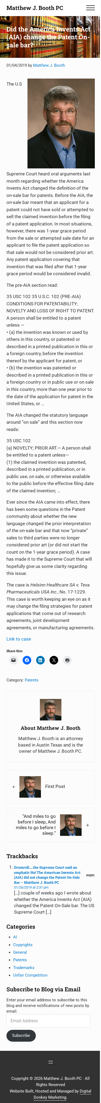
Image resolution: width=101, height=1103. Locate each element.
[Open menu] (50, 1062)
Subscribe (21, 1035)
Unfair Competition (30, 975)
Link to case (18, 639)
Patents (32, 680)
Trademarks (23, 967)
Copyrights (23, 944)
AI (15, 937)
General (20, 952)
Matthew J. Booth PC (34, 8)
